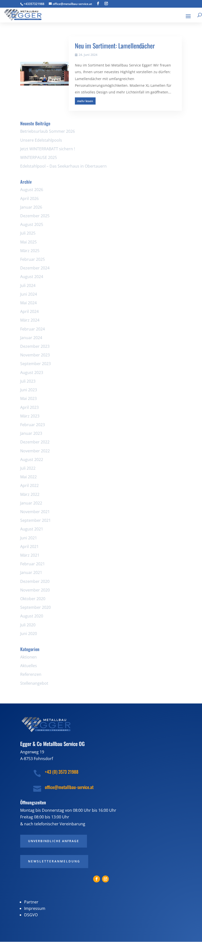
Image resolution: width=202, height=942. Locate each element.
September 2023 (35, 363)
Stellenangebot (34, 683)
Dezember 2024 (35, 268)
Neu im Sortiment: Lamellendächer (115, 45)
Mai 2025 (28, 242)
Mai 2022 (28, 477)
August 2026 (31, 189)
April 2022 (29, 485)
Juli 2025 (27, 233)
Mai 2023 (28, 398)
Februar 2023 (32, 424)
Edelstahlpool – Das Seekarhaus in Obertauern (63, 166)
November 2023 (35, 355)
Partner (31, 902)
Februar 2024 (32, 329)
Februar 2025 (32, 259)
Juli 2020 (27, 625)
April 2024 (29, 311)
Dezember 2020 (35, 581)
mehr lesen (85, 101)
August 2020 (31, 616)
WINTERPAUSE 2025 (38, 157)
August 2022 (31, 459)
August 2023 (31, 372)
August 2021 (31, 529)
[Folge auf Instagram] (105, 879)
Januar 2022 (31, 503)
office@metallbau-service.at (69, 787)
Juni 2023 (28, 390)
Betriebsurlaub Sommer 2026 (47, 131)
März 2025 (29, 250)
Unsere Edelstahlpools (41, 140)
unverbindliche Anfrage (53, 841)
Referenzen (30, 674)
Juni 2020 (28, 633)
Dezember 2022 (35, 442)
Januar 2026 (31, 207)
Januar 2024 (31, 337)
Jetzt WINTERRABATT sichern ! (47, 149)
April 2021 (29, 546)
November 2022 (35, 451)
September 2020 (35, 607)
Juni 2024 (28, 294)
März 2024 (29, 320)
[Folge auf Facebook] (96, 879)
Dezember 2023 (35, 346)
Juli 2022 (27, 468)
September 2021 (35, 520)
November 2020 (35, 590)
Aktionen (28, 657)
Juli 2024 (27, 285)
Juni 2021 (28, 538)
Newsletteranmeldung (54, 861)
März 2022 (29, 494)
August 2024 (31, 276)
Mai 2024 (28, 303)
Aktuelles (28, 665)
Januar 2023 (31, 433)
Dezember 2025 (35, 216)
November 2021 (35, 511)
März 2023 (29, 416)
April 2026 (29, 198)
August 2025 (31, 224)
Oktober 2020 (32, 598)
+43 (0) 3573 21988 (61, 771)
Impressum (34, 908)
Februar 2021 (32, 564)
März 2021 (29, 555)
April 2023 (29, 407)
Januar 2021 (31, 572)
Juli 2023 (27, 381)
